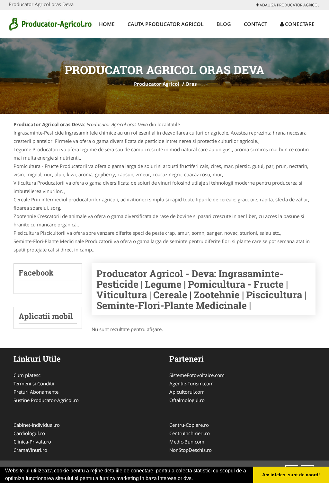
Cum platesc (26, 375)
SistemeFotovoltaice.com (197, 375)
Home (107, 24)
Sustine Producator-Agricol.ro (46, 400)
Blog (224, 24)
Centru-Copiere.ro (189, 425)
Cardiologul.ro (29, 433)
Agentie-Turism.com (191, 383)
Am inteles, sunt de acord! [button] (291, 474)
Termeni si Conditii (33, 383)
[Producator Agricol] (51, 23)
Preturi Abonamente (35, 392)
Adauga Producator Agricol (289, 5)
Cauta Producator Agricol (166, 24)
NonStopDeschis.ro (190, 450)
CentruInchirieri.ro (189, 433)
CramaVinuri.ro (30, 450)
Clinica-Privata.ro (32, 441)
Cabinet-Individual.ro (36, 425)
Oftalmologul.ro (187, 400)
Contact (255, 24)
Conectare (299, 24)
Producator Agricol (156, 84)
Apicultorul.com (187, 392)
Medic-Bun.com (186, 441)
